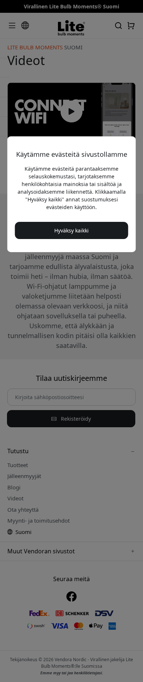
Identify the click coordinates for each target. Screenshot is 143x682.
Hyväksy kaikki (71, 230)
